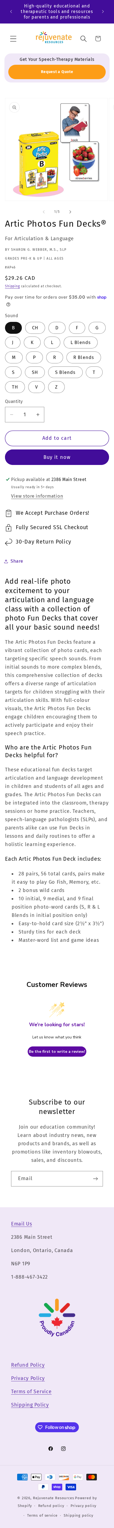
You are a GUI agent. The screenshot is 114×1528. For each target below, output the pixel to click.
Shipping (12, 286)
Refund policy (51, 1506)
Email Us (21, 1224)
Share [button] (17, 561)
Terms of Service (31, 1392)
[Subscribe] (95, 1178)
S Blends (65, 372)
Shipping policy (78, 1515)
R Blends (83, 357)
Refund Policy (28, 1365)
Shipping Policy (30, 1405)
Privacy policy (84, 1506)
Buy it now (57, 457)
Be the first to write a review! (57, 1051)
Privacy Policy (28, 1378)
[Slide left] (44, 212)
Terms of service (42, 1515)
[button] (13, 38)
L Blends (81, 342)
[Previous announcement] (11, 12)
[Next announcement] (103, 12)
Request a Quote (57, 71)
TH (15, 387)
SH (35, 372)
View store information (37, 496)
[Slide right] (70, 212)
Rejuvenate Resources (53, 1498)
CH (35, 327)
